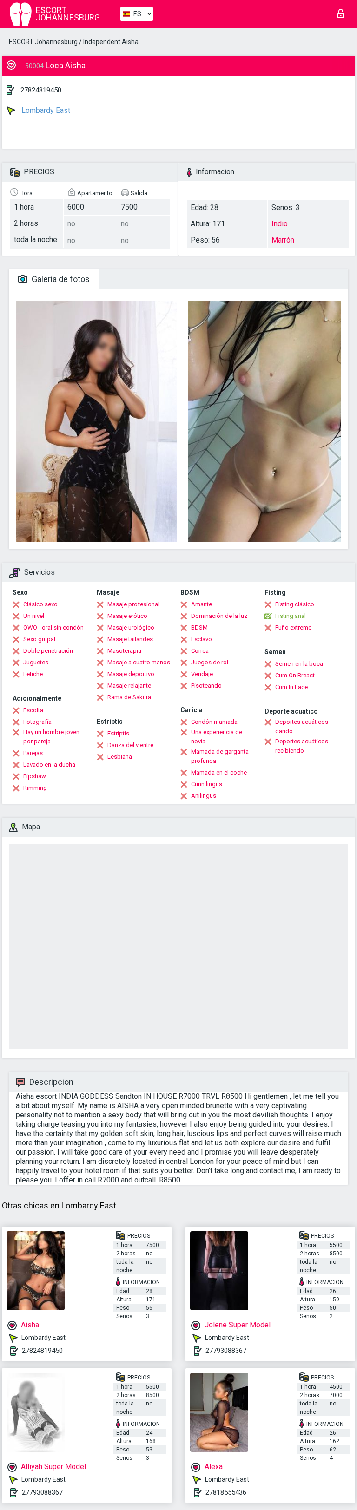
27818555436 (225, 1492)
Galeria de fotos (60, 279)
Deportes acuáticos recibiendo (301, 746)
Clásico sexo (40, 604)
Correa (200, 650)
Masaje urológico (130, 627)
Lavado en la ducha (49, 764)
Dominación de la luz (219, 615)
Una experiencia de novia (216, 737)
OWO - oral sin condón (53, 627)
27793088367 (225, 1350)
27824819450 (40, 90)
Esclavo (201, 639)
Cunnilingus (206, 784)
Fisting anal (290, 615)
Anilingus (203, 795)
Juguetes (35, 662)
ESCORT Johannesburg (43, 42)
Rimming (35, 787)
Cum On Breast (295, 675)
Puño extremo (293, 627)
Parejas (33, 752)
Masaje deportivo (130, 673)
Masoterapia (124, 650)
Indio (279, 223)
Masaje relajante (129, 685)
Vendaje (202, 673)
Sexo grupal (39, 639)
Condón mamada (214, 721)
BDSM (199, 627)
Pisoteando (206, 685)
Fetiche (33, 673)
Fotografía (37, 721)
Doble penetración (48, 650)
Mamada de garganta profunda (220, 756)
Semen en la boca (299, 663)
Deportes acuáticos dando (301, 726)
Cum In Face (291, 686)
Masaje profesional (133, 604)
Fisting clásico (294, 604)
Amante (201, 604)
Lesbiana (119, 756)
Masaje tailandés (130, 639)
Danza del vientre (130, 745)
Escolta (33, 710)
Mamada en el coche (219, 772)
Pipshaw (34, 776)
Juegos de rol (209, 662)
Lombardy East (45, 110)
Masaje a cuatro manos (138, 662)
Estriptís (118, 733)
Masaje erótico (127, 615)
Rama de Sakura (129, 697)
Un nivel (33, 615)
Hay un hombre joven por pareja (51, 737)
